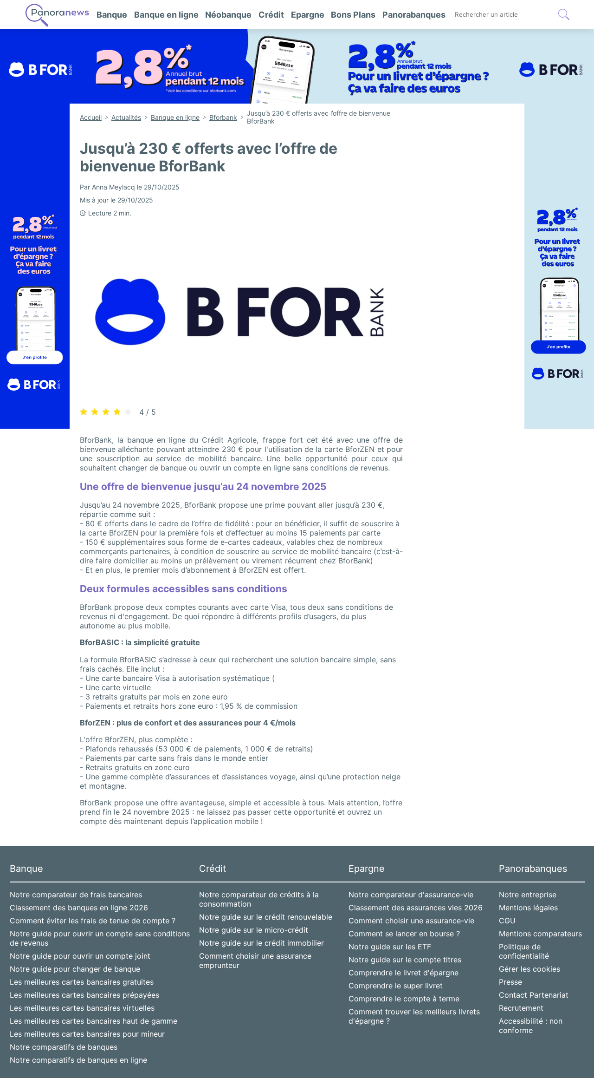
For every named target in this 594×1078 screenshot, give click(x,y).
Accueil (91, 117)
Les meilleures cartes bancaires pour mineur (87, 1034)
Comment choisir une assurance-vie (411, 920)
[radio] (83, 412)
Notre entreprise (527, 894)
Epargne (307, 15)
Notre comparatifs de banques (63, 1047)
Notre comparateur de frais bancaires (76, 894)
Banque (112, 15)
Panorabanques (414, 15)
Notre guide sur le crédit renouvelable (265, 916)
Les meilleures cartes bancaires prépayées (84, 995)
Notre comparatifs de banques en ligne (78, 1060)
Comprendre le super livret (396, 985)
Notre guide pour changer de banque (75, 968)
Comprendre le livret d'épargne (403, 972)
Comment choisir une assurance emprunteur (255, 960)
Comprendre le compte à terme (404, 998)
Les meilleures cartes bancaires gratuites (82, 982)
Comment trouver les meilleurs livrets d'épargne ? (414, 1016)
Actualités (126, 117)
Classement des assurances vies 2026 (416, 907)
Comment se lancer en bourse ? (404, 933)
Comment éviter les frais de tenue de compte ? (92, 920)
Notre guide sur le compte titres (405, 959)
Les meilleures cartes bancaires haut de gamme (93, 1021)
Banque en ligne (166, 15)
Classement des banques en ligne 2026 (79, 907)
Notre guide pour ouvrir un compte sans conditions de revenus (100, 938)
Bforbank (223, 117)
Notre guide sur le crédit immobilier (261, 942)
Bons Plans (353, 15)
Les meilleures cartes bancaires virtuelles (82, 1008)
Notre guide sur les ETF (390, 946)
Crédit (271, 15)
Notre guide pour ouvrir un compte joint (80, 955)
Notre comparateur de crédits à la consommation (259, 899)
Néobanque (228, 15)
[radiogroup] (106, 411)
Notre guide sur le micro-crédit (253, 929)
